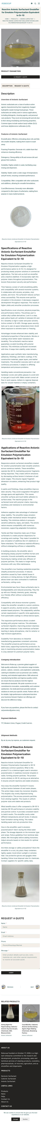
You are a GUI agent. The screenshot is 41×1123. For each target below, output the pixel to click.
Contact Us (5, 1099)
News (3, 1094)
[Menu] (39, 3)
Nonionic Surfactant (8, 1076)
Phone (3, 941)
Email (3, 932)
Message (4, 950)
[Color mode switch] (32, 3)
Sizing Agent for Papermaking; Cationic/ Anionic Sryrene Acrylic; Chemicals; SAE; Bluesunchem (9, 1029)
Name (3, 923)
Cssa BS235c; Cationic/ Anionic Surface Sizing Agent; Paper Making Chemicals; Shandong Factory (30, 1029)
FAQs (3, 1096)
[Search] (35, 3)
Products (4, 1091)
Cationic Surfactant (8, 1079)
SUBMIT (11, 972)
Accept (15, 1119)
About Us (4, 1102)
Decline (25, 1119)
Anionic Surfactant (6, 1035)
